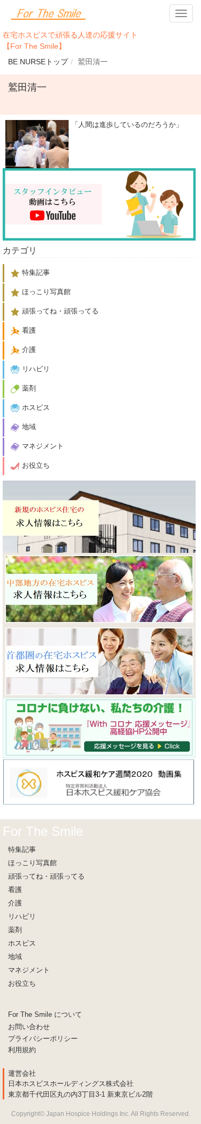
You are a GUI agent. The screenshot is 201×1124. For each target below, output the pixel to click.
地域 (15, 957)
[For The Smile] (48, 13)
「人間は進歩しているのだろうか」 (127, 125)
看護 (15, 890)
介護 (15, 903)
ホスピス (22, 943)
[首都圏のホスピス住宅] (99, 661)
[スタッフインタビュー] (99, 204)
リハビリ (22, 916)
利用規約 (22, 1050)
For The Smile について (45, 1014)
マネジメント (29, 970)
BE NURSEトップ (38, 61)
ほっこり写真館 (32, 863)
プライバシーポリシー (43, 1039)
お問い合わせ (29, 1027)
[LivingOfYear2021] (99, 727)
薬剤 (15, 930)
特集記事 (22, 849)
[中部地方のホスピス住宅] (99, 589)
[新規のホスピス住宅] (99, 516)
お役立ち (22, 983)
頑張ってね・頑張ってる (46, 876)
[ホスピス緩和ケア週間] (99, 781)
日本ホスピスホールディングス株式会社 (70, 1084)
